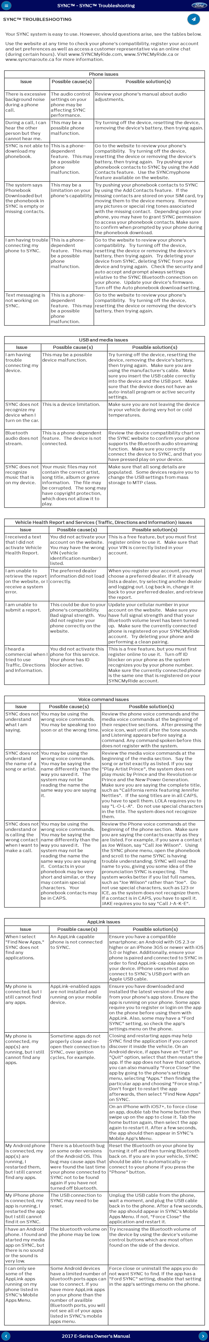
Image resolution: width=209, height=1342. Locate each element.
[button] (6, 5)
